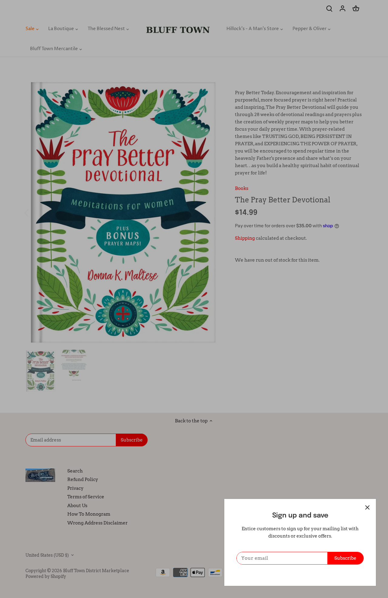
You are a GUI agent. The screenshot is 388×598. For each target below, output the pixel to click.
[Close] (367, 507)
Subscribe (345, 558)
